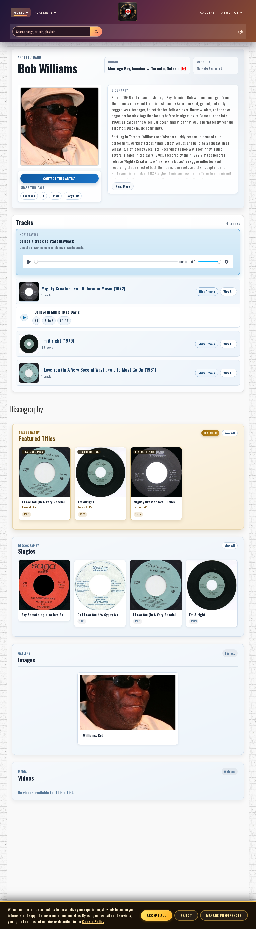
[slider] (106, 262)
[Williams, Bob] (128, 702)
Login (240, 31)
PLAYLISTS (44, 12)
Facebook (29, 196)
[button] (19, 485)
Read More (123, 186)
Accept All (156, 915)
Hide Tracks (207, 292)
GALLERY (207, 12)
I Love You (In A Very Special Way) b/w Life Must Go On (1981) (99, 369)
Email (55, 196)
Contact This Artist (59, 178)
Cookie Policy (93, 921)
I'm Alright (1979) (58, 341)
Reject (186, 915)
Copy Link (72, 196)
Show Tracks (206, 344)
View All (229, 292)
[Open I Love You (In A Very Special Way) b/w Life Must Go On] (29, 373)
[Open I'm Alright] (29, 344)
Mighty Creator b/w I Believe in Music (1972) (84, 288)
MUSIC (20, 12)
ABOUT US (231, 12)
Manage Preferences (224, 915)
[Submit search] (96, 31)
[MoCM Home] (128, 12)
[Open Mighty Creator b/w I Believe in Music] (29, 292)
